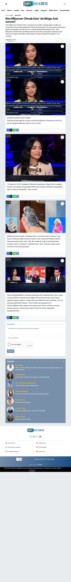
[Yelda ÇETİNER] (10, 409)
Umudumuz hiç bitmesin (23, 402)
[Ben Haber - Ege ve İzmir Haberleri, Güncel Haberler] (35, 4)
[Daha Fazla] (17, 130)
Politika (16, 10)
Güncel (9, 10)
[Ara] (65, 4)
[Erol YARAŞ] (10, 367)
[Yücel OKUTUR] (10, 418)
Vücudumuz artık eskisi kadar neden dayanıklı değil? (32, 394)
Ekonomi (29, 10)
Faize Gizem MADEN (21, 391)
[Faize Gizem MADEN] (10, 392)
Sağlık (36, 10)
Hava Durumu (11, 443)
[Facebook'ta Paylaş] (8, 130)
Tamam (32, 470)
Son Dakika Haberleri (13, 451)
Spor (22, 10)
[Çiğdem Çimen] (10, 376)
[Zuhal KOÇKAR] (10, 401)
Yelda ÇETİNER (20, 408)
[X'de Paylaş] (10, 130)
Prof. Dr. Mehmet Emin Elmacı (25, 383)
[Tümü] (63, 361)
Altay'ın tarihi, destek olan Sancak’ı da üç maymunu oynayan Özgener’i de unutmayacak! (39, 368)
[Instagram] (37, 436)
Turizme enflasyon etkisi (23, 419)
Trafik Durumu (42, 443)
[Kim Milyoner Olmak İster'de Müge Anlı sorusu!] (35, 61)
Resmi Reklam (64, 10)
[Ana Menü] (6, 4)
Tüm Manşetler (42, 447)
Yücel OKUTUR (20, 417)
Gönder (10, 351)
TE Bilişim (39, 464)
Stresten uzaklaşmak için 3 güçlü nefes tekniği (30, 411)
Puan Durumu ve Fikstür (13, 447)
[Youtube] (40, 436)
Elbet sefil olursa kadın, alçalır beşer (26, 385)
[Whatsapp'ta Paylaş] (14, 130)
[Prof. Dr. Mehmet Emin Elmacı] (10, 384)
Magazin (44, 10)
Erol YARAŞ (19, 365)
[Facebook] (30, 436)
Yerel (3, 10)
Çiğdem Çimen (20, 374)
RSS (20, 459)
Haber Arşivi (41, 451)
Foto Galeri (9, 15)
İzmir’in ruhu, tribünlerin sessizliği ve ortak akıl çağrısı (32, 377)
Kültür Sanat (53, 10)
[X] (34, 436)
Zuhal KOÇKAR (20, 400)
